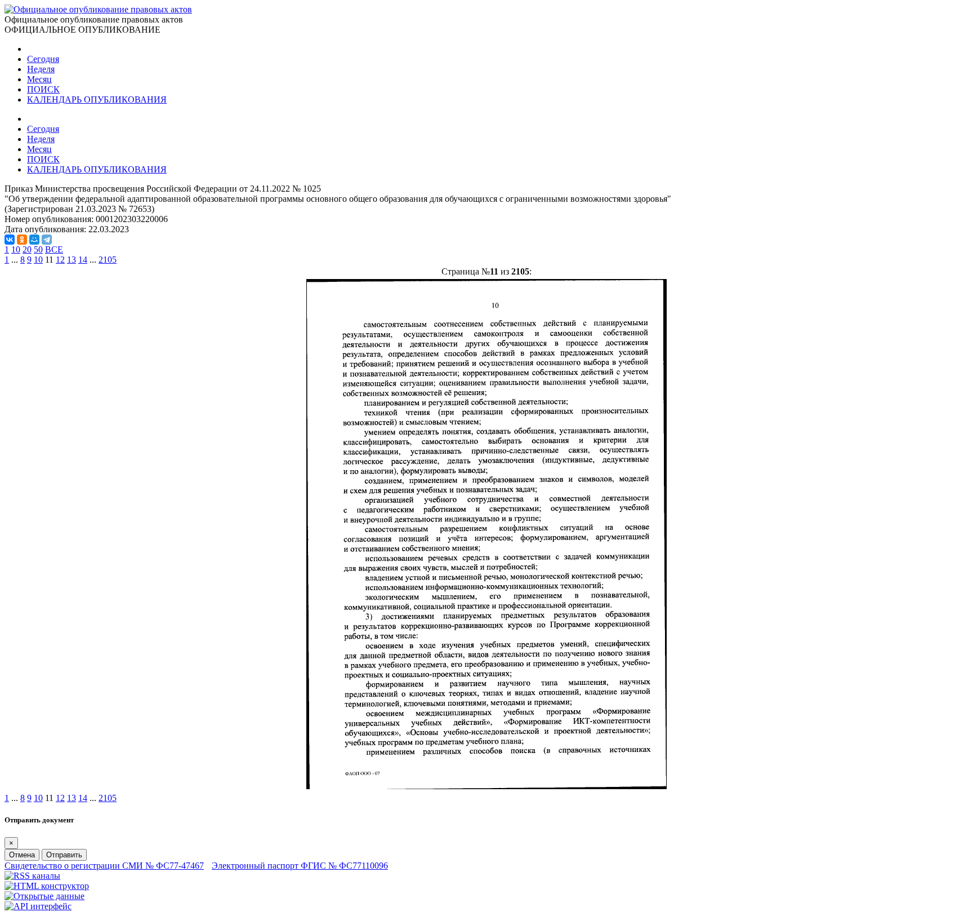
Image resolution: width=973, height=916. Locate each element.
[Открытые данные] (44, 896)
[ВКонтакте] (10, 239)
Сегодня (43, 59)
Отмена (22, 855)
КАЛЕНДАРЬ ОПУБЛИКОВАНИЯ (97, 99)
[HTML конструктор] (47, 886)
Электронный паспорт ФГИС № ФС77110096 (300, 865)
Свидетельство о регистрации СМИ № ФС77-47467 (104, 865)
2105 (108, 259)
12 (60, 259)
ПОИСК (43, 89)
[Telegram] (47, 239)
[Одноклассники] (22, 239)
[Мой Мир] (34, 239)
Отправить (64, 855)
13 (71, 259)
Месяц (39, 79)
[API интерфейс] (38, 906)
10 (15, 249)
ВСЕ (54, 249)
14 (82, 259)
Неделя (41, 69)
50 (38, 249)
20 (27, 249)
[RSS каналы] (32, 875)
